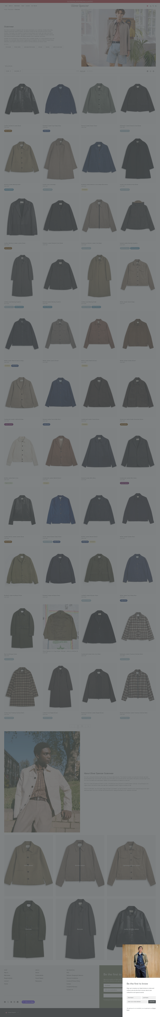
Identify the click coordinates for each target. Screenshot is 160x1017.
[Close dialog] (158, 947)
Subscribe (152, 1001)
